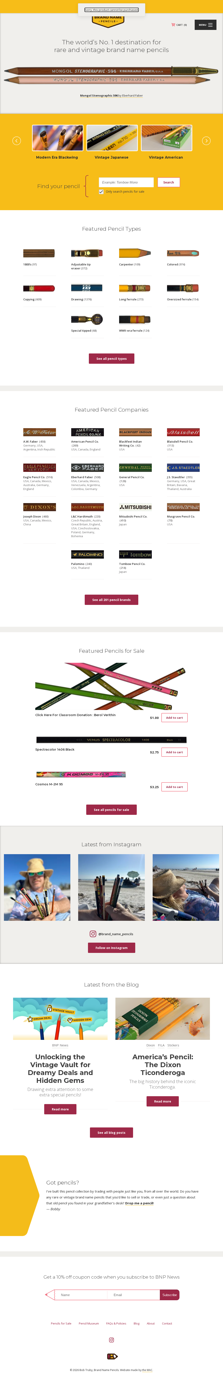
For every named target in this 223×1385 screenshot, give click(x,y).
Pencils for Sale (61, 1323)
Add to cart (174, 718)
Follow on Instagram (112, 948)
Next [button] (206, 141)
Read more (60, 1109)
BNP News (60, 1045)
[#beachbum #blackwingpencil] (37, 887)
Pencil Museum (89, 1323)
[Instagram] (111, 1340)
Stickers (173, 1045)
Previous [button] (16, 141)
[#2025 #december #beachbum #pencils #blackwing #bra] (186, 887)
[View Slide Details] (57, 157)
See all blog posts (111, 1133)
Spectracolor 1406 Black (54, 749)
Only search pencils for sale (125, 191)
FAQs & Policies (116, 1323)
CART (181, 24)
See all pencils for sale (111, 810)
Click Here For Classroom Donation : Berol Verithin (75, 715)
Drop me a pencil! (139, 1203)
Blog (136, 1323)
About (151, 1323)
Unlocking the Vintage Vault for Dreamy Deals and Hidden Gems (60, 1069)
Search (168, 182)
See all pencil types (111, 359)
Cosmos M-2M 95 (49, 784)
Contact (167, 1323)
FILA (161, 1045)
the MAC (147, 1370)
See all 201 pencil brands (111, 600)
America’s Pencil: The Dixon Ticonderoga (162, 1065)
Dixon (150, 1045)
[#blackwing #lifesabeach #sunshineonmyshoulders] (111, 887)
